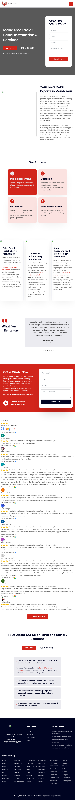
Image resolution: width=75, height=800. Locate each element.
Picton (40, 781)
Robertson (54, 760)
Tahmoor (53, 772)
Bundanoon (18, 763)
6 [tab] (53, 350)
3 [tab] (47, 350)
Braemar (17, 760)
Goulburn (29, 775)
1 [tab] (44, 350)
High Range (30, 778)
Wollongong (66, 781)
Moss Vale (41, 772)
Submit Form (58, 59)
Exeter (28, 769)
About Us (30, 734)
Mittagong (41, 769)
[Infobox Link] (18, 403)
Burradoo (17, 766)
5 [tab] (51, 350)
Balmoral (5, 769)
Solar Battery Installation (60, 748)
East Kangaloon (31, 766)
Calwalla (17, 775)
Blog (28, 740)
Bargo (4, 772)
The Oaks (53, 775)
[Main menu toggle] (71, 4)
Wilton (64, 772)
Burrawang (17, 769)
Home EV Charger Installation (62, 745)
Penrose (41, 778)
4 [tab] (49, 350)
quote (13, 388)
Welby (64, 760)
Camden (17, 778)
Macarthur (41, 763)
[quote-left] (5, 321)
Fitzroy (28, 772)
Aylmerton (5, 766)
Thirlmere (53, 783)
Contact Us (31, 737)
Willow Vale (66, 769)
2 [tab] (46, 350)
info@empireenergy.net (12, 742)
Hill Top (28, 781)
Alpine (4, 760)
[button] (10, 48)
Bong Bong (5, 778)
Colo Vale (29, 763)
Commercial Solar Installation (62, 737)
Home (29, 731)
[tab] (37, 666)
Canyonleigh (30, 760)
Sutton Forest (55, 769)
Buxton (16, 772)
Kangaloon (42, 760)
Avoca (4, 763)
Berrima (4, 775)
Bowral (4, 781)
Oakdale (41, 775)
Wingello (65, 775)
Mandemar (42, 766)
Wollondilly (66, 778)
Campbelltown (19, 781)
